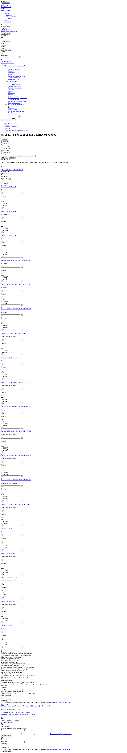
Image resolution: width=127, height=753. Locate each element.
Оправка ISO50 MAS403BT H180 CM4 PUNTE (16, 309)
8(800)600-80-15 (6, 61)
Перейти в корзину (7, 722)
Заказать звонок (6, 120)
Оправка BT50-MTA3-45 (8, 211)
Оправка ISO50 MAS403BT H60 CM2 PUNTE (15, 382)
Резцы (10, 74)
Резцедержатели (13, 96)
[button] (63, 166)
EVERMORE (7, 146)
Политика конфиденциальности (11, 714)
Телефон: (4, 687)
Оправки (11, 89)
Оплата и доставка (10, 17)
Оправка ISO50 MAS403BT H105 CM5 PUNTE (16, 504)
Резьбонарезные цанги (15, 113)
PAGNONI (6, 148)
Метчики (11, 108)
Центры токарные (14, 103)
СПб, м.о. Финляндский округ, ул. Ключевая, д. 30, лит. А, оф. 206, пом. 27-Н (25, 706)
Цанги (10, 91)
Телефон (3, 743)
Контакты (7, 22)
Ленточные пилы (13, 79)
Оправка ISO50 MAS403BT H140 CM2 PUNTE (16, 455)
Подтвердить (5, 3)
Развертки (11, 72)
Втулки (10, 94)
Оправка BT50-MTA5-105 (9, 529)
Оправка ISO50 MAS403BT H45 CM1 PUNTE (15, 284)
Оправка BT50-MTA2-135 (9, 625)
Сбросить (12, 157)
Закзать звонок (5, 33)
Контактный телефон (7, 732)
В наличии (6, 143)
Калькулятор (8, 18)
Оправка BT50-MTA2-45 (8, 235)
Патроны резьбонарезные (16, 111)
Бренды (6, 13)
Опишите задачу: (6, 699)
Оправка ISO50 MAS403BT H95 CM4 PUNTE (15, 333)
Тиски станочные (13, 99)
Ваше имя (4, 730)
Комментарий (5, 747)
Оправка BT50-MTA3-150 (9, 601)
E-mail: (3, 689)
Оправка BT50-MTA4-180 (9, 577)
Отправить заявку (6, 751)
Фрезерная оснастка (14, 86)
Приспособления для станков (17, 98)
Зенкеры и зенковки (14, 77)
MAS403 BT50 (7, 152)
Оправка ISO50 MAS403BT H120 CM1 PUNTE (16, 480)
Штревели (11, 93)
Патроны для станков (15, 88)
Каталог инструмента (7, 63)
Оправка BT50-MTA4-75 (8, 553)
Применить (4, 157)
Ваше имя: (4, 685)
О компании (8, 15)
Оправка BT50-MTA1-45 (8, 187)
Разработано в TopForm (28, 714)
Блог (5, 20)
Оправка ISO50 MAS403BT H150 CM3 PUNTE (16, 431)
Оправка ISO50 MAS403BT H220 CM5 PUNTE (16, 406)
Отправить (4, 700)
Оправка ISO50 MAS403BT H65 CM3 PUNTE (15, 260)
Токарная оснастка (14, 84)
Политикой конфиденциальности (60, 702)
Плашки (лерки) (13, 109)
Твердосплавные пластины (16, 76)
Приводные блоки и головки (17, 101)
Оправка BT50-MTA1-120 (9, 358)
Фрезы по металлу (14, 69)
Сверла (10, 71)
